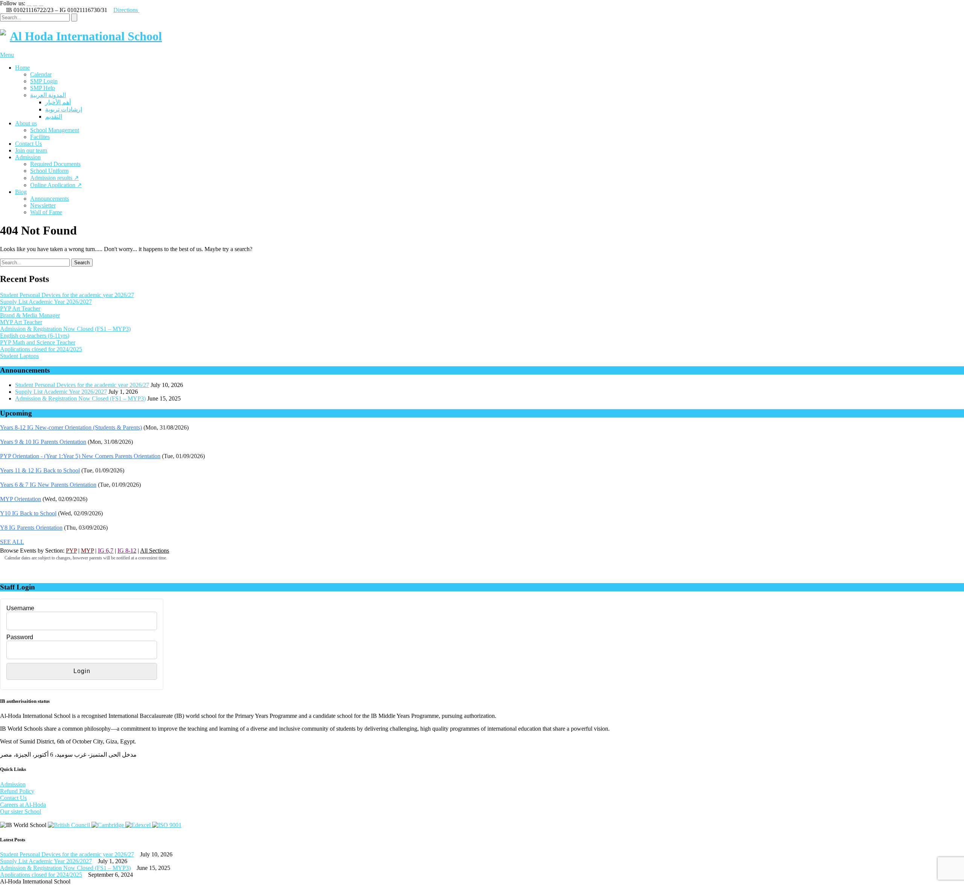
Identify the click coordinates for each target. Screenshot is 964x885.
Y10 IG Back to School (28, 513)
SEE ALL (12, 542)
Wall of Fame (46, 212)
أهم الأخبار (58, 102)
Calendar (41, 74)
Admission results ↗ (54, 178)
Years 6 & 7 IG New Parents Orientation (48, 484)
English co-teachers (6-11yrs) (34, 335)
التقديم (53, 116)
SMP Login (44, 81)
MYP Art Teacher (21, 322)
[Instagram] (35, 3)
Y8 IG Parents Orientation (31, 527)
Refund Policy (17, 791)
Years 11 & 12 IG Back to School (40, 470)
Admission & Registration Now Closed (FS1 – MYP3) (65, 329)
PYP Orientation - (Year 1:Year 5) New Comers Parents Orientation (80, 456)
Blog (21, 192)
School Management (54, 130)
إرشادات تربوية (63, 109)
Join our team (31, 150)
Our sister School (20, 811)
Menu (7, 55)
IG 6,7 (105, 550)
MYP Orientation (20, 499)
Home (22, 67)
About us (26, 123)
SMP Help (42, 88)
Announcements (49, 198)
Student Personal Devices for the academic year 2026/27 (67, 295)
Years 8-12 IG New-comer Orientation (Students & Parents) (71, 427)
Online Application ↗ (56, 185)
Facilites (40, 137)
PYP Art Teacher (20, 308)
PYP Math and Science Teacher (37, 342)
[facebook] (29, 3)
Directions (126, 10)
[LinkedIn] (41, 3)
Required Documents (55, 164)
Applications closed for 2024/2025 (41, 349)
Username (20, 608)
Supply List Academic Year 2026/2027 (46, 302)
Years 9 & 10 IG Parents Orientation (43, 442)
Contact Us (28, 143)
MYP (87, 550)
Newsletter (43, 205)
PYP (71, 550)
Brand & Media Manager (30, 315)
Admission (28, 157)
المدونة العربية (48, 95)
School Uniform (49, 171)
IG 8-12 (126, 550)
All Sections (154, 550)
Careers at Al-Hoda (23, 804)
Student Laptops (19, 356)
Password (19, 637)
